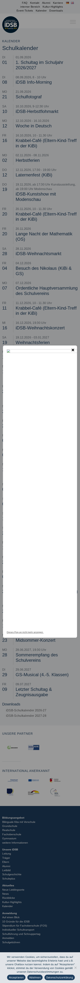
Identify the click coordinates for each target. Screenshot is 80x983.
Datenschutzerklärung (59, 977)
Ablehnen (35, 977)
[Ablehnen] (75, 967)
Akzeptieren (16, 977)
